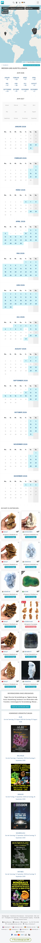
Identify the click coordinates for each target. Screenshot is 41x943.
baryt (5, 532)
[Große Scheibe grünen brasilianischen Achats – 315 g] (30, 580)
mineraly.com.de (31, 927)
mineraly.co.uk (18, 927)
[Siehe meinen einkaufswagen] (19, 2)
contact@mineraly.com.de (14, 924)
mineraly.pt (34, 929)
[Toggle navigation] (38, 2)
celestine (27, 561)
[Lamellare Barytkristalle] (10, 520)
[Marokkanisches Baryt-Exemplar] (10, 610)
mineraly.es (14, 929)
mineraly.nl (24, 929)
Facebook (16, 922)
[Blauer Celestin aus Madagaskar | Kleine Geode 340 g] (30, 550)
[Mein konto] (16, 2)
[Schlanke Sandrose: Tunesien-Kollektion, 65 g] (30, 610)
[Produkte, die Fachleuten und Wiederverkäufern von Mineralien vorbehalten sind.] (38, 621)
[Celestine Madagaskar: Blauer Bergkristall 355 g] (10, 580)
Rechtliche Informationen (17, 916)
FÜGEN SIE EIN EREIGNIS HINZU (20, 707)
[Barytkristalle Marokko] (10, 550)
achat (26, 591)
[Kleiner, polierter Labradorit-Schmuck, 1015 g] (30, 640)
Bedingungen (5, 916)
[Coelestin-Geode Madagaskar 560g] (30, 670)
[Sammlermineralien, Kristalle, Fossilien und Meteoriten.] (2, 3)
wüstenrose (28, 621)
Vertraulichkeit (29, 916)
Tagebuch (5, 65)
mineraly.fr (7, 927)
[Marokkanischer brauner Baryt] (10, 670)
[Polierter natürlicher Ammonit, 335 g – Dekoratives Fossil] (30, 520)
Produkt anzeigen (10, 537)
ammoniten (28, 532)
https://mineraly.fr (30, 924)
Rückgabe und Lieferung (11, 917)
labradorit (27, 651)
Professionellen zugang (26, 917)
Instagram (25, 922)
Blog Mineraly (7, 922)
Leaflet (23, 62)
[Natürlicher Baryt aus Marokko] (10, 640)
